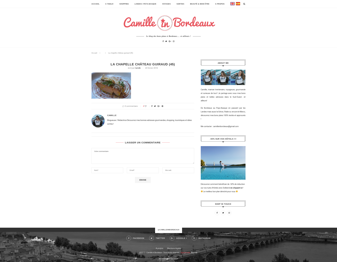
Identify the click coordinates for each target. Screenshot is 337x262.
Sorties (180, 4)
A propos (220, 4)
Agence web (185, 252)
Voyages (166, 4)
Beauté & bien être (199, 4)
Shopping (124, 4)
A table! (109, 4)
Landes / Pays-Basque (145, 4)
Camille (138, 68)
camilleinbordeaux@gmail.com (226, 126)
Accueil (95, 4)
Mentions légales (174, 248)
